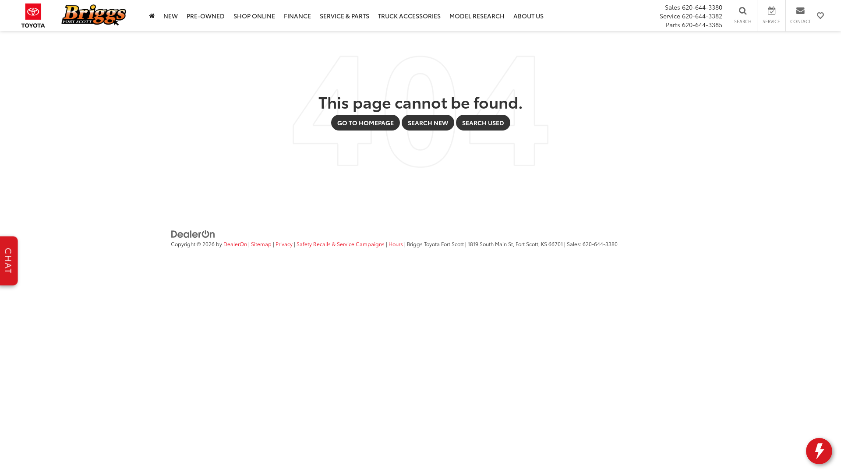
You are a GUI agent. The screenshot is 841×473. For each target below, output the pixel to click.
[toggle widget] (819, 451)
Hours (396, 243)
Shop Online (254, 15)
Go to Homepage (365, 122)
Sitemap (261, 243)
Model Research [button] (477, 15)
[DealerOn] (193, 233)
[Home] (152, 15)
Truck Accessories (409, 15)
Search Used (483, 122)
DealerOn (235, 243)
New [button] (170, 15)
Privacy (284, 243)
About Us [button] (528, 15)
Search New (428, 122)
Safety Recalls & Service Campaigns (341, 243)
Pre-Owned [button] (206, 15)
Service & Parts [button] (344, 15)
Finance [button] (297, 15)
